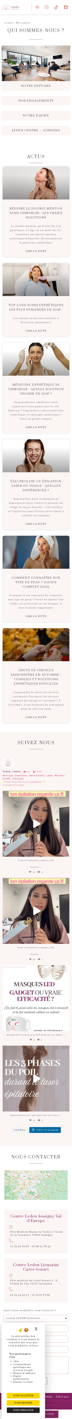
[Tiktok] (56, 7)
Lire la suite (36, 251)
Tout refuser (23, 1403)
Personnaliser (23, 1410)
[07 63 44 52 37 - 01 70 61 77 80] (11, 1289)
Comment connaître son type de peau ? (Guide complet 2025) (36, 582)
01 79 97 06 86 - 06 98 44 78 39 (30, 1246)
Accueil (8, 22)
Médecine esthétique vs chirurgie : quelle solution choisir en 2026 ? (36, 389)
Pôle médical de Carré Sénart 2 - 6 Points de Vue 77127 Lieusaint (33, 1282)
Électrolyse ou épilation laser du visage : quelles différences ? (35, 485)
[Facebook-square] (65, 7)
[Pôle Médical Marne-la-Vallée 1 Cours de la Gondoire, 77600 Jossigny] (11, 1227)
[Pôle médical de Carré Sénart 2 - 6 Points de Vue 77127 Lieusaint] (11, 1276)
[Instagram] (46, 7)
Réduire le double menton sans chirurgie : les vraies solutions (36, 213)
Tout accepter (23, 1395)
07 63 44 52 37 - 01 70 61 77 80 (30, 1295)
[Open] (36, 824)
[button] (37, 7)
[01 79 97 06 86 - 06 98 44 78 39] (11, 1240)
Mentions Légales (59, 1400)
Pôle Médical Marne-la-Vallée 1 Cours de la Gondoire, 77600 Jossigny (36, 1233)
